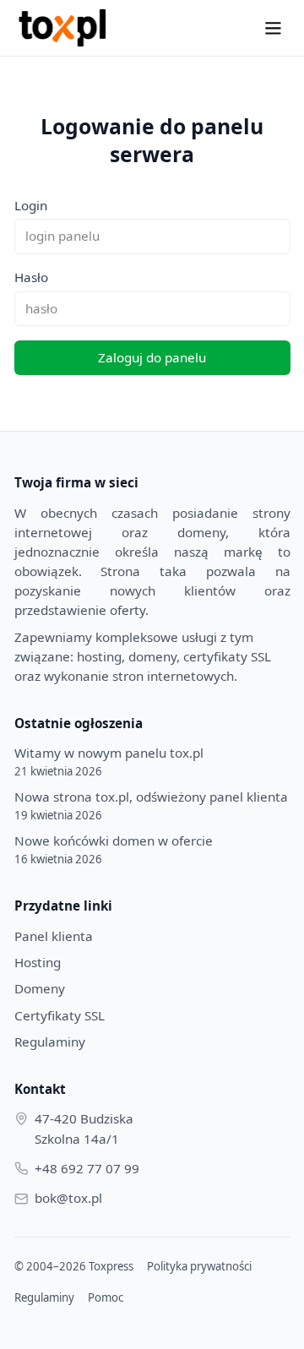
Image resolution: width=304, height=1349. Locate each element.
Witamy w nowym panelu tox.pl (109, 761)
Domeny (39, 988)
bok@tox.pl (68, 1197)
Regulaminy (49, 1041)
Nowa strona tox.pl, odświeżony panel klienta (151, 805)
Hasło (31, 277)
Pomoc (105, 1297)
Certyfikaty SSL (59, 1015)
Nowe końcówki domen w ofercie (113, 849)
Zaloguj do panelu (152, 357)
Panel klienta (53, 935)
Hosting (37, 962)
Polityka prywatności (199, 1266)
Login (30, 205)
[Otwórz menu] (272, 27)
